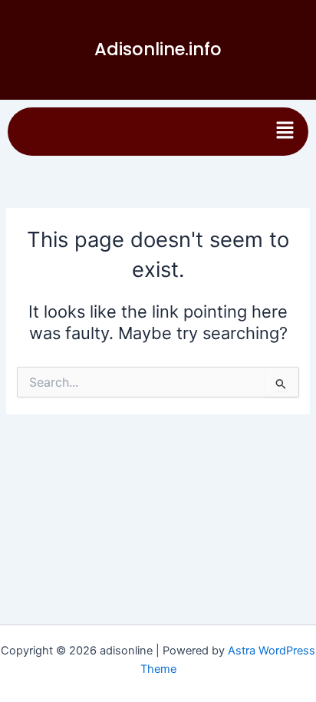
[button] (285, 131)
